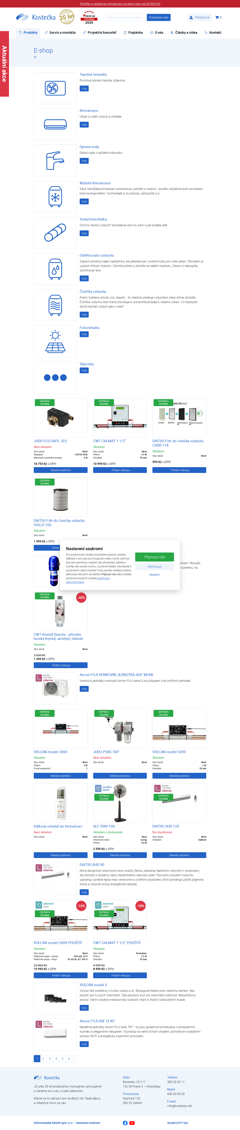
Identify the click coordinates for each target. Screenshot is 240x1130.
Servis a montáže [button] (63, 32)
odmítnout (104, 578)
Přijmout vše (154, 556)
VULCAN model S (93, 984)
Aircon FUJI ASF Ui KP (97, 1021)
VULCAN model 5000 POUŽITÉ (58, 942)
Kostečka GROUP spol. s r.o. (56, 1123)
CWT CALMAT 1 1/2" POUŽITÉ (117, 942)
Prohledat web (158, 17)
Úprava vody (89, 146)
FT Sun (184, 1123)
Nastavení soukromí (88, 1123)
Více (84, 88)
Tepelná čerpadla (93, 74)
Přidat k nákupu (121, 470)
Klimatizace (89, 110)
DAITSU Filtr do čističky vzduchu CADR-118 (177, 443)
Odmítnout (155, 567)
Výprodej (87, 363)
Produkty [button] (32, 32)
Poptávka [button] (135, 32)
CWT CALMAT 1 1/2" (109, 440)
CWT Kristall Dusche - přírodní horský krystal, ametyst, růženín (58, 636)
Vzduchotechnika (93, 219)
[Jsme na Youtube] (132, 1125)
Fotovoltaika (89, 327)
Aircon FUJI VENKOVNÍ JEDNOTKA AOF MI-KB (116, 674)
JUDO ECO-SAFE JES (50, 440)
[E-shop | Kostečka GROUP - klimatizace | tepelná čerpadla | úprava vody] (35, 17)
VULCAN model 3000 (50, 751)
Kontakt (215, 32)
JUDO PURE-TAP (106, 751)
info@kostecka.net (179, 1106)
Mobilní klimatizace (95, 183)
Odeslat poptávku (60, 470)
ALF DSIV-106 (104, 826)
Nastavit (155, 574)
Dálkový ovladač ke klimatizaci (58, 826)
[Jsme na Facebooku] (125, 1124)
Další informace (75, 582)
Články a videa (186, 32)
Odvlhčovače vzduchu (97, 255)
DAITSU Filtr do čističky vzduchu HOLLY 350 (59, 522)
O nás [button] (159, 32)
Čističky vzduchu (93, 291)
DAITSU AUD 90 (92, 864)
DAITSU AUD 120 (165, 826)
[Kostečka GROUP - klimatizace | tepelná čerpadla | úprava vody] (35, 57)
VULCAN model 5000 (169, 751)
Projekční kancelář (102, 32)
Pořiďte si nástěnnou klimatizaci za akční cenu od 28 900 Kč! (120, 4)
